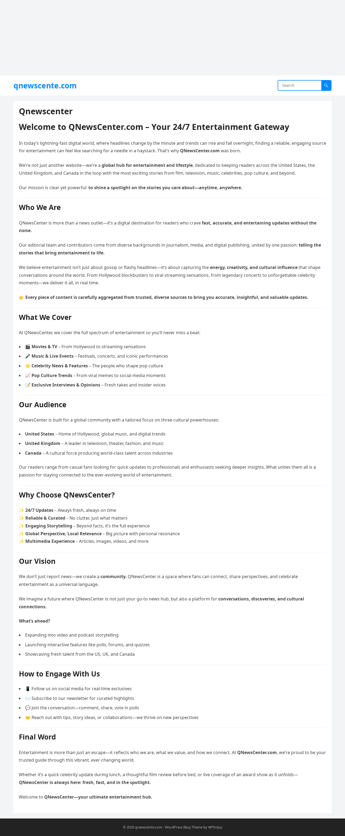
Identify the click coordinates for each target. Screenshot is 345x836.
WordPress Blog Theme (183, 827)
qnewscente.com (45, 85)
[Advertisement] (161, 37)
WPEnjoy (215, 827)
